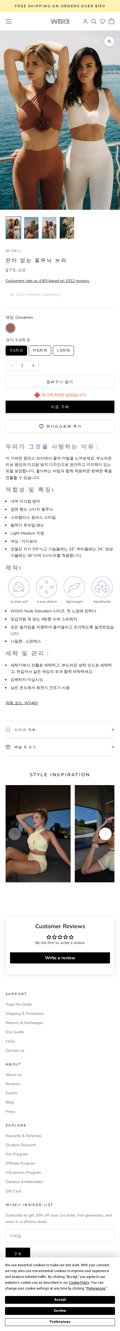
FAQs (10, 1041)
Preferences (60, 1322)
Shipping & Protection (25, 1013)
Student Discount (21, 1145)
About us (14, 1074)
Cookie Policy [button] (79, 1283)
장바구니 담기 (60, 381)
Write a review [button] (60, 958)
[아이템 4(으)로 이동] (67, 227)
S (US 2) (16, 349)
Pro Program (17, 1154)
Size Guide (15, 1032)
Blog (10, 1102)
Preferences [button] (96, 1288)
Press (10, 1111)
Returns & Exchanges (24, 1022)
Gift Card (13, 1191)
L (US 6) (63, 349)
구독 (18, 1254)
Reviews (13, 1084)
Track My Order (19, 1004)
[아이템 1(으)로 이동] (13, 227)
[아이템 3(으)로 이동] (49, 227)
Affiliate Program (20, 1163)
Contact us (15, 1050)
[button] (102, 21)
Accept (60, 1300)
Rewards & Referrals (24, 1135)
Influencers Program (23, 1172)
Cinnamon (10, 328)
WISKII (13, 251)
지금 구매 (60, 406)
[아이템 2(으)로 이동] (31, 227)
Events (11, 1093)
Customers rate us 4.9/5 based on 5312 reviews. (48, 280)
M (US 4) (40, 349)
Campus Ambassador (24, 1181)
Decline (60, 1311)
